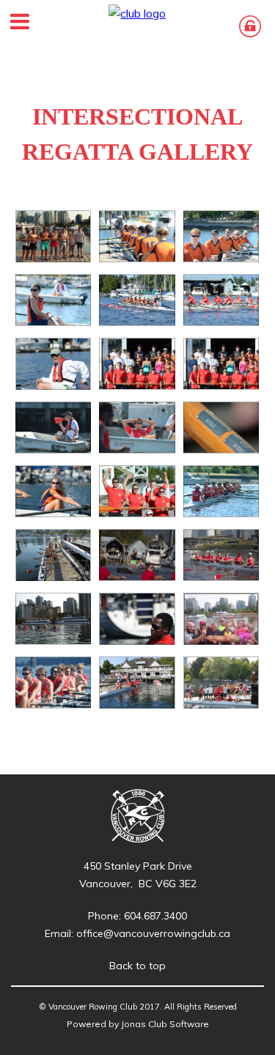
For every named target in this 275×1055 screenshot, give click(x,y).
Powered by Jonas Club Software (138, 1023)
